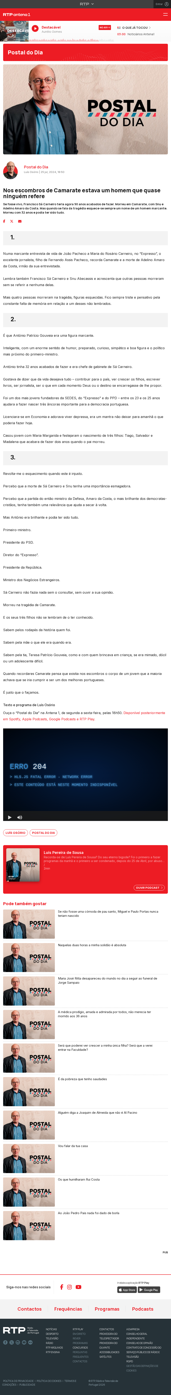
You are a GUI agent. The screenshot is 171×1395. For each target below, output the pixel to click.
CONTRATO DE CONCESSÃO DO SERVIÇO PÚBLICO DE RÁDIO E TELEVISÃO (143, 1352)
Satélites (105, 1357)
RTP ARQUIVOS (54, 1347)
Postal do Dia (25, 52)
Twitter (11, 1342)
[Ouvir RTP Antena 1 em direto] (14, 31)
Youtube (24, 1342)
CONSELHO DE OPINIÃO (139, 1343)
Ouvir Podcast (148, 888)
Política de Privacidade (18, 1381)
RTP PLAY (78, 1329)
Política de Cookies (49, 1381)
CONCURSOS (80, 1347)
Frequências (68, 1309)
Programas (107, 1309)
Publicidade (27, 1384)
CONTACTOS (106, 1329)
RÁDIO (49, 1343)
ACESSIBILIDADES (109, 1352)
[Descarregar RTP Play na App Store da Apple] (127, 1289)
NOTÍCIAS (51, 1329)
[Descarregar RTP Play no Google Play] (149, 1289)
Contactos (30, 1309)
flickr (30, 1342)
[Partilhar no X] (11, 221)
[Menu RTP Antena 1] (167, 14)
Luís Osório (15, 833)
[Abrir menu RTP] (86, 4)
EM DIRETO (79, 1334)
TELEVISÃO (52, 1338)
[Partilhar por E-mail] (19, 221)
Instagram (18, 1342)
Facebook (5, 1342)
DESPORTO (52, 1334)
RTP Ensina (53, 1352)
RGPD (129, 1361)
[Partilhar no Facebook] (4, 221)
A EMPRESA (133, 1329)
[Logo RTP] (21, 1330)
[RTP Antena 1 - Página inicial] (14, 14)
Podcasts (142, 1309)
